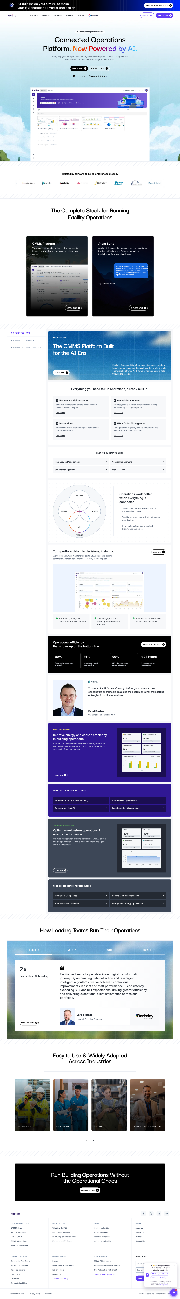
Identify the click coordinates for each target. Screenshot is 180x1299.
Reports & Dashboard (19, 1232)
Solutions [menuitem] (46, 15)
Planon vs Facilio (101, 1232)
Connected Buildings (24, 340)
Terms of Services (17, 1294)
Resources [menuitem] (58, 15)
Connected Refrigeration (27, 347)
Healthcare (15, 1274)
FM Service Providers (19, 1265)
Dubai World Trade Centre (62, 1265)
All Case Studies (60, 1279)
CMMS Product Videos (104, 1274)
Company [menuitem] (70, 15)
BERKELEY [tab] (33, 950)
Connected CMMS (21, 332)
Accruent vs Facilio (102, 1237)
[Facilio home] (12, 15)
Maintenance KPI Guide (62, 1241)
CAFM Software (17, 1228)
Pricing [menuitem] (81, 15)
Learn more (60, 412)
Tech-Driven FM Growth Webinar (107, 1265)
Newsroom (140, 1232)
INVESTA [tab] (71, 950)
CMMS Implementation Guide (64, 1237)
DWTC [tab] (109, 950)
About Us (139, 1228)
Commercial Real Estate (20, 1261)
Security (48, 1294)
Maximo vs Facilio (101, 1228)
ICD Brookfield (58, 1270)
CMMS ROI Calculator (103, 1261)
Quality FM (56, 1274)
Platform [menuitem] (34, 15)
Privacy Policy (163, 1285)
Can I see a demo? (158, 1278)
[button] (160, 1275)
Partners (139, 1237)
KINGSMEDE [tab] (146, 950)
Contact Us (147, 15)
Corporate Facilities (19, 1283)
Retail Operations (18, 1270)
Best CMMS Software (61, 1232)
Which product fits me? (160, 1274)
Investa (55, 1261)
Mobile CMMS (16, 1237)
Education (15, 1279)
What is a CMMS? (59, 1228)
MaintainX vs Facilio (102, 1241)
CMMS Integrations (19, 1241)
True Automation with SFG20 (105, 1270)
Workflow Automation (19, 1245)
